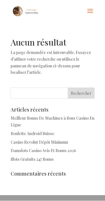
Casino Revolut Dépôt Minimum (39, 142)
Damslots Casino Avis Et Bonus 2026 (43, 150)
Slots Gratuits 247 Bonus (32, 159)
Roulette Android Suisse (32, 133)
